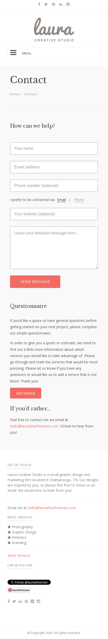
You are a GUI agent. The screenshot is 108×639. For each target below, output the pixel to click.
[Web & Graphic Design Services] (54, 40)
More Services (19, 555)
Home (15, 94)
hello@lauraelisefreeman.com (34, 426)
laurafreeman (21, 590)
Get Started (25, 393)
